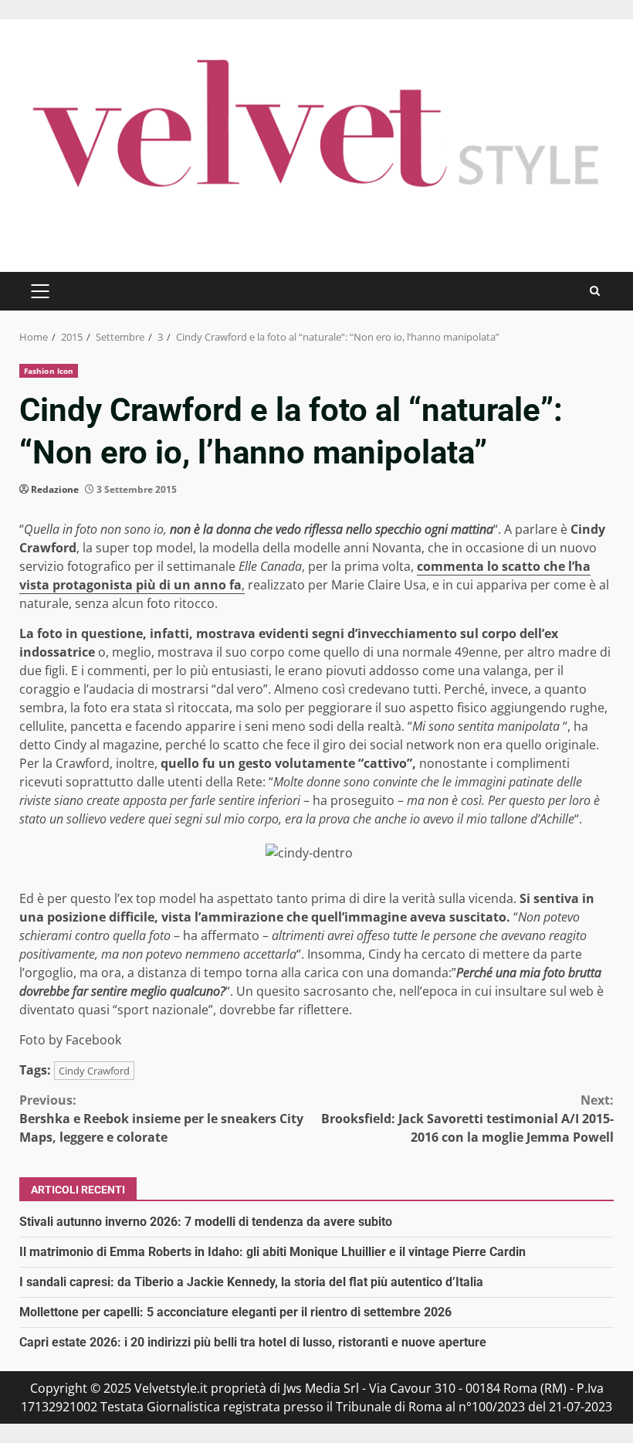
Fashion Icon (48, 370)
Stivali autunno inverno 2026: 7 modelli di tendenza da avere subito (205, 1221)
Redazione (55, 489)
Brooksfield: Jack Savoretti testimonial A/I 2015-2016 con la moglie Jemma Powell (467, 1119)
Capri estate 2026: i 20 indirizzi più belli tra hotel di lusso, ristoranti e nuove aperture (252, 1342)
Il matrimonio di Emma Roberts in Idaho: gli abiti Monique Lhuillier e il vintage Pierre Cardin (272, 1251)
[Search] (595, 291)
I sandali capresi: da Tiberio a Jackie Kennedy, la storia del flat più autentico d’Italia (251, 1282)
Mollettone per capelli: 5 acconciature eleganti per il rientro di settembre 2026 (235, 1312)
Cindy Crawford (94, 1071)
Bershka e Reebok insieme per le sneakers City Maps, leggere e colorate (161, 1119)
